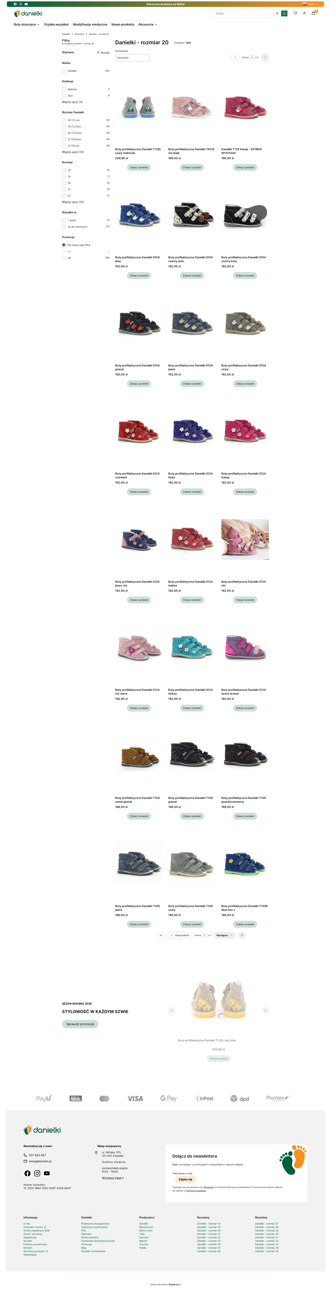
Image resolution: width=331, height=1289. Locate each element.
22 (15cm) (73, 145)
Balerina (72, 89)
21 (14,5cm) (74, 139)
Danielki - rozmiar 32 (266, 1240)
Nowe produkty (90, 1237)
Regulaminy (30, 1237)
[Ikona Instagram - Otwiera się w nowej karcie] (20, 4)
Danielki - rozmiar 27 (266, 1223)
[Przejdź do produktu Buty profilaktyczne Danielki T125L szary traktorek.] (139, 107)
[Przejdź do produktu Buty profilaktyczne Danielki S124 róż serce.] (139, 647)
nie (69, 257)
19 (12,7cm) (74, 126)
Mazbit (143, 1240)
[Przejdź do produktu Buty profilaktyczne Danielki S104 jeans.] (192, 323)
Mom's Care (146, 1230)
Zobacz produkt (139, 167)
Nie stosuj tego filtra (79, 244)
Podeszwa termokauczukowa (98, 1240)
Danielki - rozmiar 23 (208, 1240)
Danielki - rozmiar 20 (208, 1230)
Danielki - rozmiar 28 (266, 1227)
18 (69, 170)
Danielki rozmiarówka (93, 1251)
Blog (83, 1247)
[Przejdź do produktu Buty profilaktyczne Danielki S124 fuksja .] (245, 431)
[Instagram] (37, 1173)
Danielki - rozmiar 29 (266, 1230)
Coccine (143, 1244)
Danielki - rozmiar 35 (267, 1251)
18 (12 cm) (74, 120)
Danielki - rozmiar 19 (208, 1227)
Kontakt (27, 1240)
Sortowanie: (121, 50)
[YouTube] (47, 1173)
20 (69, 182)
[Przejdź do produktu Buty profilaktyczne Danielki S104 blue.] (139, 215)
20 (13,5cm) (75, 132)
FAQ (83, 1230)
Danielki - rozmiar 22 (208, 1237)
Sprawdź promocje (80, 1024)
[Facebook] (27, 1173)
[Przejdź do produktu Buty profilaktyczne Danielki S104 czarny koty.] (245, 215)
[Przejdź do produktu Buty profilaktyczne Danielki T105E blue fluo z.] (245, 864)
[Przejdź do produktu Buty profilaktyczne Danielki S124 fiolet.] (192, 431)
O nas (26, 1223)
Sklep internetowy (164, 1284)
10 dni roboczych (77, 226)
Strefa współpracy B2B (36, 1230)
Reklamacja (29, 1254)
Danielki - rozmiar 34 (267, 1247)
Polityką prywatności (196, 1190)
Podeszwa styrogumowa (95, 1223)
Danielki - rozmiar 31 (266, 1237)
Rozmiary (79, 34)
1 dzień (72, 220)
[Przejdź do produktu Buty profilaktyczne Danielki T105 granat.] (192, 756)
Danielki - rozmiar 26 (208, 1251)
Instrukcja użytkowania (94, 1227)
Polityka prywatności (35, 1244)
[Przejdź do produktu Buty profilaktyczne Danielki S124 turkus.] (192, 647)
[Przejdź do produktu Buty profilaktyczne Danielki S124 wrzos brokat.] (245, 647)
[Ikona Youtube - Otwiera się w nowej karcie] (26, 4)
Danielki (66, 34)
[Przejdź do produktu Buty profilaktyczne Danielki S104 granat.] (139, 323)
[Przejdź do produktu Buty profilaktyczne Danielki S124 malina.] (192, 539)
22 (69, 195)
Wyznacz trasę (111, 1177)
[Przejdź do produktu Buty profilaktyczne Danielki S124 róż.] (245, 539)
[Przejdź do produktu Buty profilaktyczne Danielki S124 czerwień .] (139, 431)
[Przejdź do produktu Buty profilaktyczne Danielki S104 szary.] (245, 323)
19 (69, 176)
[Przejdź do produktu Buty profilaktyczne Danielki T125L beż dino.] (218, 998)
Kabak (143, 1247)
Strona (245, 57)
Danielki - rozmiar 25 (208, 1247)
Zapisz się (185, 1179)
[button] (284, 13)
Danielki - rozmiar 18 (208, 1223)
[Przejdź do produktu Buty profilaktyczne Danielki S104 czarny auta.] (192, 215)
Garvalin (143, 1237)
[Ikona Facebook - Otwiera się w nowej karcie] (15, 4)
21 (69, 189)
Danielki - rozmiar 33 (267, 1244)
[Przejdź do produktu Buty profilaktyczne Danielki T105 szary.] (192, 864)
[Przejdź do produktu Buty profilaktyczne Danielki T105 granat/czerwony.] (245, 756)
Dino (70, 95)
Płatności (86, 1233)
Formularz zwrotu (33, 1227)
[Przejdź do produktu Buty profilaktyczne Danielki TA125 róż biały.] (192, 107)
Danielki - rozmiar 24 (208, 1244)
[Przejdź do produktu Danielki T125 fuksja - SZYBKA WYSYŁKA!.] (245, 107)
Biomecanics (146, 1227)
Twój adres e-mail (182, 1173)
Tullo (141, 1233)
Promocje (86, 1244)
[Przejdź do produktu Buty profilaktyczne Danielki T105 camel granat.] (139, 756)
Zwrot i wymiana (32, 1233)
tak (69, 251)
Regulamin (209, 1187)
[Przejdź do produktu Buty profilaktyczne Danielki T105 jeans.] (139, 864)
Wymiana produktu (34, 1251)
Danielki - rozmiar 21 (208, 1233)
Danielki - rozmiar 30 (267, 1233)
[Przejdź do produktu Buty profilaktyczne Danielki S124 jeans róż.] (139, 539)
